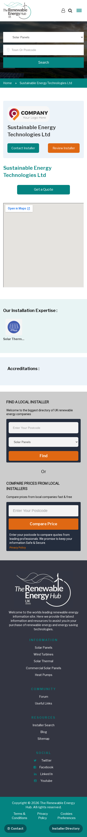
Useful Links (43, 703)
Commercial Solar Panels (43, 668)
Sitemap (43, 738)
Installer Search (43, 725)
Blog (43, 732)
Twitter (46, 760)
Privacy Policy (18, 547)
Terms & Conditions (19, 816)
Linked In (46, 774)
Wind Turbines (43, 654)
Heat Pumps (43, 675)
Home (7, 83)
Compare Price (43, 524)
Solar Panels (43, 647)
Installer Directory (66, 828)
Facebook (46, 767)
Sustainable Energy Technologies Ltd (46, 83)
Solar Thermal (43, 661)
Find (44, 456)
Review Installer (64, 148)
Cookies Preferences (66, 816)
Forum (43, 696)
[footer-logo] (43, 589)
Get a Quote (43, 189)
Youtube (46, 780)
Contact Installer (23, 148)
